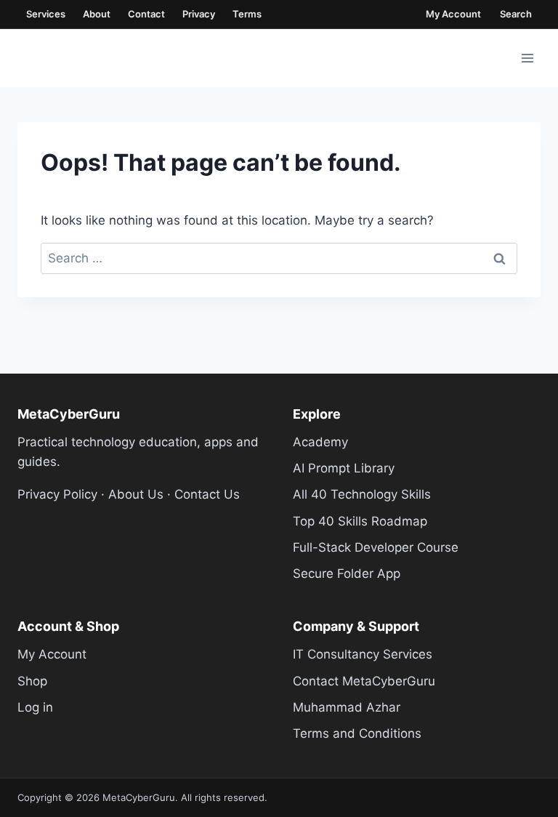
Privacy (198, 14)
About (96, 14)
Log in (35, 707)
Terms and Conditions (357, 733)
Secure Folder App (346, 573)
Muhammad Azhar (346, 707)
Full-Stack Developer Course (375, 547)
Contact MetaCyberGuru (364, 681)
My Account (453, 14)
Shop (32, 681)
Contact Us (207, 494)
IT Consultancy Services (362, 654)
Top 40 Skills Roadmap (360, 521)
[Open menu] (527, 58)
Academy (320, 442)
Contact (146, 14)
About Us (135, 494)
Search (516, 14)
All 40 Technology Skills (362, 494)
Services (45, 14)
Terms (247, 14)
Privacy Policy (57, 494)
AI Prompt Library (344, 468)
